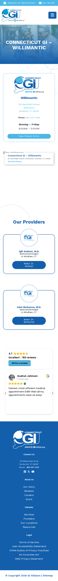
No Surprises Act (29, 554)
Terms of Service (29, 542)
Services (29, 514)
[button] (52, 393)
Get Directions (15, 161)
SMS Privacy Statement (29, 558)
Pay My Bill (48, 3)
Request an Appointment (21, 3)
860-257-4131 (33, 467)
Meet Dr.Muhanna (29, 321)
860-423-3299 (29, 117)
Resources (29, 527)
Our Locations (29, 522)
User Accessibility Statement (29, 546)
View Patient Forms (29, 136)
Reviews (29, 490)
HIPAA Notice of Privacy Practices (29, 550)
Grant (29, 499)
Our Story (29, 486)
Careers (29, 495)
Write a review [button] (20, 363)
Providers (29, 518)
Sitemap (48, 575)
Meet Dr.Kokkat (29, 265)
